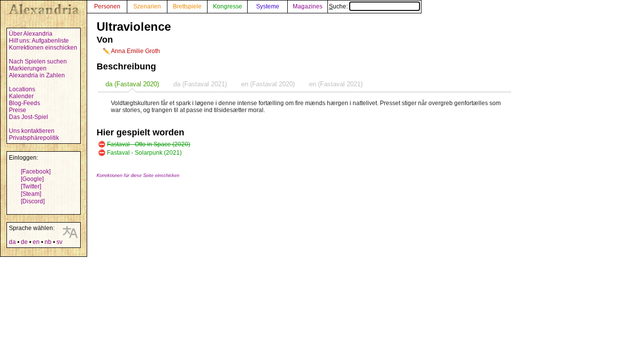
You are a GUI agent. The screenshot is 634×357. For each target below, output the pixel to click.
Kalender (21, 96)
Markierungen (28, 68)
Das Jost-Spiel (28, 117)
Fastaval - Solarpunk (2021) (144, 152)
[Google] (32, 179)
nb (48, 241)
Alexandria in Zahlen (37, 75)
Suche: (339, 6)
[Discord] (33, 201)
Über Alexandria (31, 33)
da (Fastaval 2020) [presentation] (132, 84)
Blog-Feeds (24, 103)
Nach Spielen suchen (38, 61)
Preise (17, 110)
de (24, 241)
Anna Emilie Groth (135, 51)
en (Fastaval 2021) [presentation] (336, 84)
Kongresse (227, 6)
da (12, 241)
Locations (22, 89)
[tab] (132, 84)
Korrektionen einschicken (43, 47)
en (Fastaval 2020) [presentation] (268, 84)
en (36, 241)
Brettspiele (187, 6)
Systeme (267, 6)
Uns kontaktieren (31, 130)
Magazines (307, 6)
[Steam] (31, 193)
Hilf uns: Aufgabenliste (39, 40)
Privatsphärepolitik (34, 137)
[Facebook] (36, 171)
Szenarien (147, 6)
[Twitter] (31, 186)
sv (59, 241)
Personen (107, 6)
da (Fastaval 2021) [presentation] (200, 84)
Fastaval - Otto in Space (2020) (148, 144)
